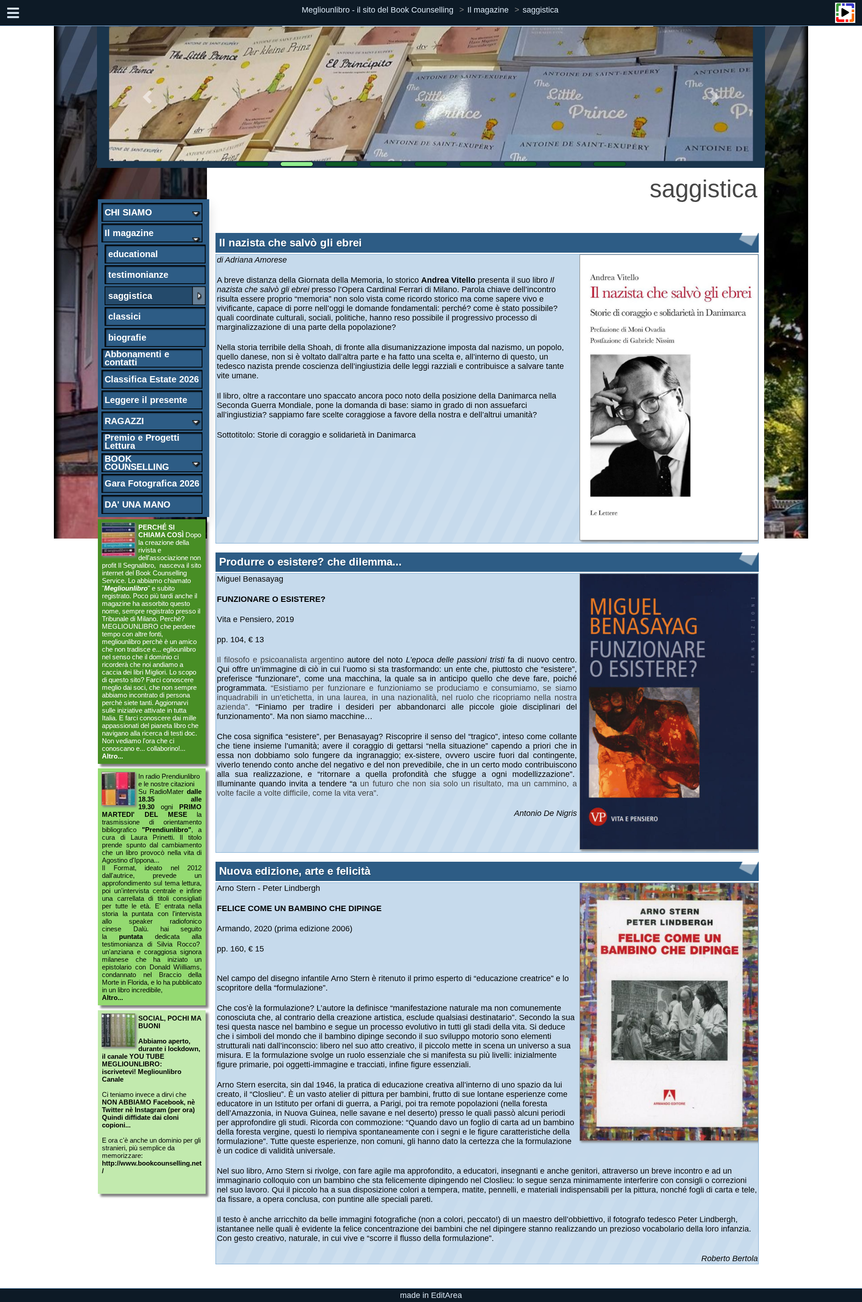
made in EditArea (431, 1295)
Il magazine (488, 9)
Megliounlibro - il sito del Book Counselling (377, 9)
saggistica (541, 9)
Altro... (112, 756)
